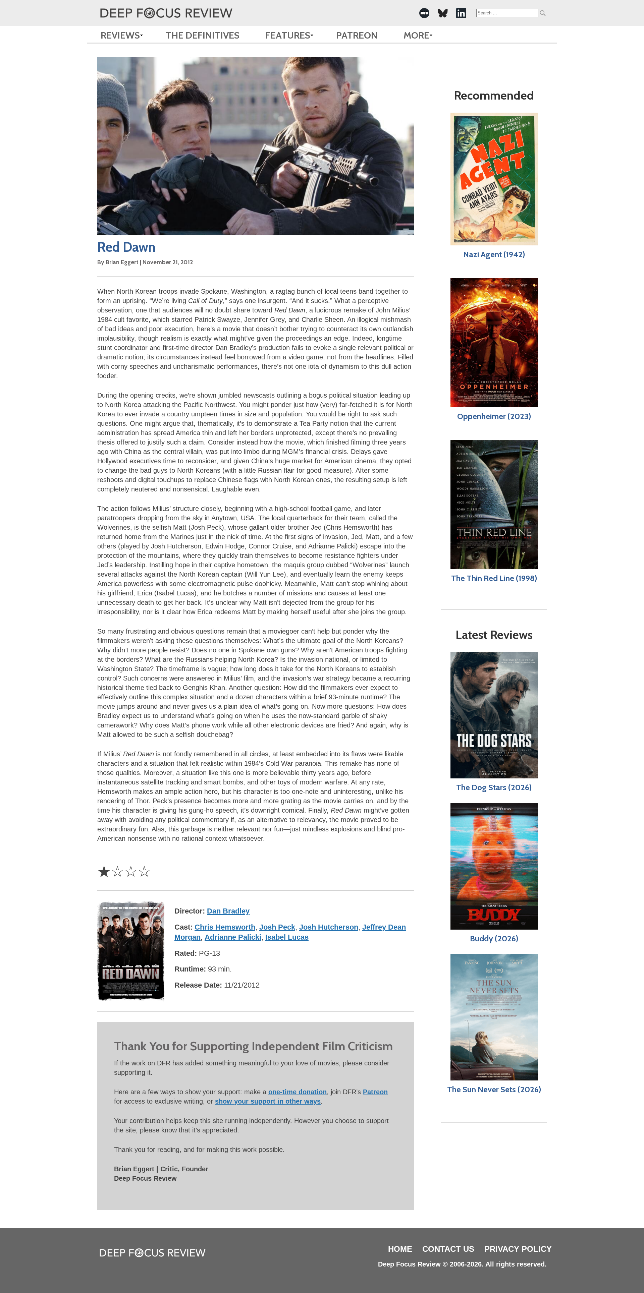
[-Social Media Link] (424, 13)
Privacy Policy (518, 1248)
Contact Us (448, 1248)
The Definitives (202, 35)
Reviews (120, 35)
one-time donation (297, 1092)
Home (400, 1248)
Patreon (357, 35)
